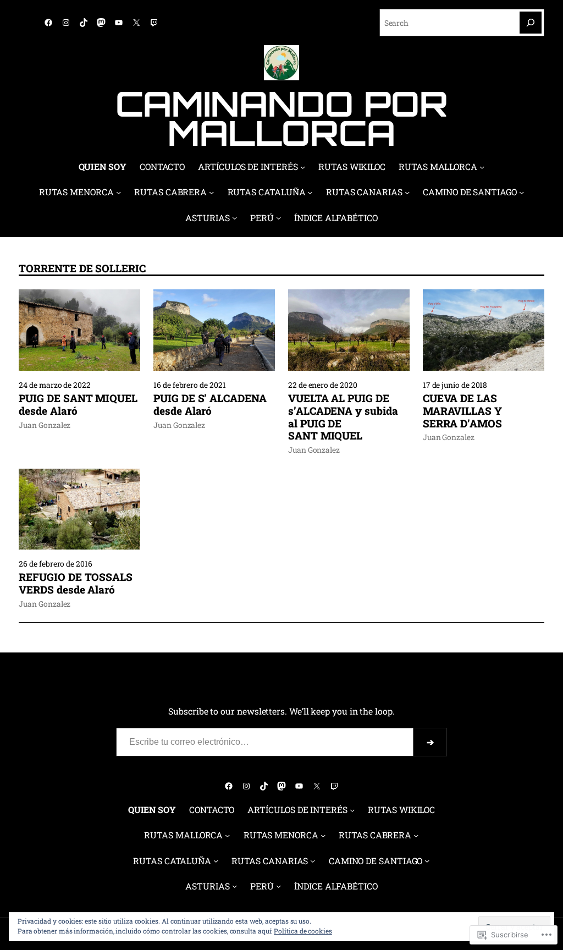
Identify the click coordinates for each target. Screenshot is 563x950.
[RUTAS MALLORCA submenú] (481, 166)
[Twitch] (154, 22)
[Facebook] (48, 22)
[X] (136, 22)
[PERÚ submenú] (278, 217)
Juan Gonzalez (44, 425)
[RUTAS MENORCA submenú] (118, 192)
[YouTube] (118, 22)
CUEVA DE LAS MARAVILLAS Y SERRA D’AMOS (462, 411)
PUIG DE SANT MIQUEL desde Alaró (78, 405)
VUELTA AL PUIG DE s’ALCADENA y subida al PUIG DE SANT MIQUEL (343, 417)
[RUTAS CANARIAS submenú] (407, 192)
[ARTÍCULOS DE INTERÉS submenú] (302, 166)
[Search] (531, 23)
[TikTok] (83, 22)
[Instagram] (66, 22)
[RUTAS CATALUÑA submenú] (309, 192)
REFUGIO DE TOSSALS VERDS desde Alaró (76, 583)
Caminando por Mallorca (281, 118)
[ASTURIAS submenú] (234, 217)
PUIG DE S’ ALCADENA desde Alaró (210, 405)
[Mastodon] (101, 22)
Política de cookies (303, 930)
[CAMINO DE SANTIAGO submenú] (521, 192)
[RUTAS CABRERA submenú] (211, 192)
